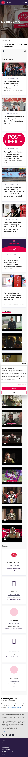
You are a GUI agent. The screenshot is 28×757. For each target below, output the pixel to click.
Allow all (14, 388)
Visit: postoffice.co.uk (6, 731)
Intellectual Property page (14, 707)
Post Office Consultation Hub (8, 751)
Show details (21, 384)
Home (2, 40)
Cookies (3, 742)
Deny (14, 392)
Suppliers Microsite (6, 749)
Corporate (9, 2)
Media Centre (7, 40)
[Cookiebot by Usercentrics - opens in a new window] (21, 364)
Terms (3, 740)
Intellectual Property (6, 747)
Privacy (3, 745)
